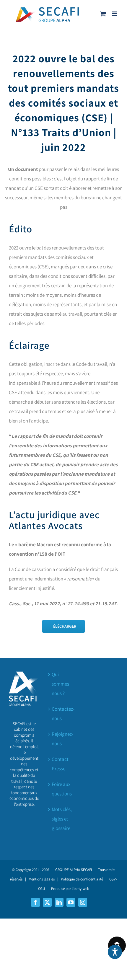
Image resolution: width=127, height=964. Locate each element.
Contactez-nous (63, 714)
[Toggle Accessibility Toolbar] (115, 952)
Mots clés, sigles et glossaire (62, 818)
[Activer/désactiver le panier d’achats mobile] (103, 14)
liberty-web (80, 888)
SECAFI (86, 869)
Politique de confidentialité (82, 879)
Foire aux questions (62, 789)
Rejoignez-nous (62, 739)
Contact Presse (60, 764)
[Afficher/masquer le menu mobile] (115, 14)
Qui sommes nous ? (60, 684)
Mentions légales (42, 879)
